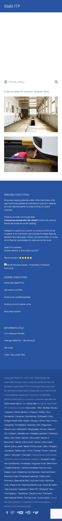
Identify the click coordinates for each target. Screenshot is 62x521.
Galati (26, 420)
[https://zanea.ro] (31, 266)
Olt (5, 433)
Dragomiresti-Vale (13, 420)
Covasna (19, 416)
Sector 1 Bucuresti (31, 438)
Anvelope (25, 463)
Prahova (53, 433)
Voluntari (16, 455)
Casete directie (12, 467)
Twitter (36, 513)
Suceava (9, 450)
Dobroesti (42, 416)
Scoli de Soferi (50, 485)
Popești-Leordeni (39, 433)
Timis (29, 450)
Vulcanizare (43, 497)
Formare (8, 480)
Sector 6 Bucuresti (32, 446)
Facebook (7, 513)
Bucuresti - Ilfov (34, 408)
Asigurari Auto (39, 463)
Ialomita (31, 425)
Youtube (21, 513)
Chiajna (33, 412)
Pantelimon (23, 433)
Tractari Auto (35, 493)
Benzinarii (52, 463)
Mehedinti (22, 429)
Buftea (46, 408)
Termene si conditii (13, 290)
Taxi (51, 489)
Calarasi (9, 412)
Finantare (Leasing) (28, 476)
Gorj (48, 420)
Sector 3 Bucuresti (24, 442)
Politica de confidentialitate (17, 297)
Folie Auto (45, 476)
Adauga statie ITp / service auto (19, 340)
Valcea (52, 450)
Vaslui (7, 455)
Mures (43, 429)
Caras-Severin (21, 412)
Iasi (38, 425)
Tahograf (43, 489)
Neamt (51, 429)
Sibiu (45, 446)
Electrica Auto (11, 476)
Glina (42, 420)
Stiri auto (8, 347)
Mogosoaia (33, 429)
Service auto (11, 489)
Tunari (45, 450)
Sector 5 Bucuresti (13, 446)
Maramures (10, 429)
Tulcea (37, 450)
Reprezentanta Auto (32, 485)
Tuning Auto (30, 497)
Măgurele (46, 425)
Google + (13, 513)
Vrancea (26, 455)
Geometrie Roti (21, 480)
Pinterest (29, 513)
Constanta (9, 416)
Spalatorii (23, 489)
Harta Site (31, 403)
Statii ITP (12, 6)
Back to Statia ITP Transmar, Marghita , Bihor (27, 91)
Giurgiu (34, 420)
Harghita (9, 425)
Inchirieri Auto (37, 480)
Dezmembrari (48, 472)
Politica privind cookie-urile (17, 304)
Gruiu (54, 420)
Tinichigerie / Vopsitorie (15, 493)
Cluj (48, 412)
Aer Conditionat (11, 463)
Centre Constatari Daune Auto (36, 467)
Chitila (41, 412)
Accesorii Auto (48, 459)
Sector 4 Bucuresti (43, 442)
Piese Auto (15, 485)
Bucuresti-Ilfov (18, 355)
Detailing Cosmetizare (29, 472)
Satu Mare (15, 438)
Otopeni (12, 433)
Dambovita (30, 416)
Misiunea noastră (12, 311)
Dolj (50, 416)
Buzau (54, 408)
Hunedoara (20, 425)
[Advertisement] (31, 45)
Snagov (53, 446)
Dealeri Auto (10, 472)
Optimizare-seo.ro (13, 403)
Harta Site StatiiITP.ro (14, 283)
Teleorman (20, 450)
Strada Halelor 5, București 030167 (21, 250)
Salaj (6, 438)
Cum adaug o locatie (14, 333)
